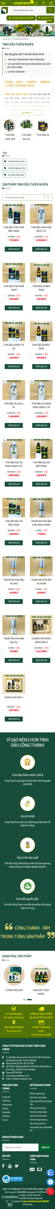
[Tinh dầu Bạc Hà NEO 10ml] (13, 508)
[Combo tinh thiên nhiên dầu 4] (41, 625)
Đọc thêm (26, 112)
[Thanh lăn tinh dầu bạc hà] (13, 625)
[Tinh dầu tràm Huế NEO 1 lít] (41, 214)
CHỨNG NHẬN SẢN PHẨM (22, 18)
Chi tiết (14, 224)
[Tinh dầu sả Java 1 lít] (13, 390)
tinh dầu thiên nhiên (16, 161)
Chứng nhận (7, 1104)
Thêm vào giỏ (14, 249)
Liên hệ (5, 1108)
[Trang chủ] (4, 8)
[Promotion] (51, 5)
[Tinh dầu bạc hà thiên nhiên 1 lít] (13, 449)
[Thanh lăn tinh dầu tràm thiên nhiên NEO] (41, 508)
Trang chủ (6, 39)
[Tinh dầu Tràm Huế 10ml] (13, 273)
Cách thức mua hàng (38, 1097)
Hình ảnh (6, 1116)
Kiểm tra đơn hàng (37, 1093)
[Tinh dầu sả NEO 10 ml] (13, 331)
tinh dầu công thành (15, 174)
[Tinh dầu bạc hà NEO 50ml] (41, 449)
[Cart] (35, 3)
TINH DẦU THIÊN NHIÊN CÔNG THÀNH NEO (26, 59)
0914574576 (22, 3)
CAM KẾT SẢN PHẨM (16, 71)
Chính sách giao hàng (38, 1119)
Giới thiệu (6, 1101)
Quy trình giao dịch (38, 1123)
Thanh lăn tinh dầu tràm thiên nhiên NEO (41, 524)
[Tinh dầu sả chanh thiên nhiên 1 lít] (41, 390)
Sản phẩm (6, 1112)
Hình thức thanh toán (38, 1112)
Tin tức (5, 1120)
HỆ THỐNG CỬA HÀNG (47, 19)
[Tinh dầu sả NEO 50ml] (41, 273)
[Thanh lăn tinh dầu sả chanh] (41, 566)
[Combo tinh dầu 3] (13, 684)
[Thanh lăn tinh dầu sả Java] (13, 566)
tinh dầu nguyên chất (16, 168)
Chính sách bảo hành (38, 1116)
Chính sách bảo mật (38, 1108)
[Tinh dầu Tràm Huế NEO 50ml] (13, 214)
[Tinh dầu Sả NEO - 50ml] (41, 331)
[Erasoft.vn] (27, 1204)
